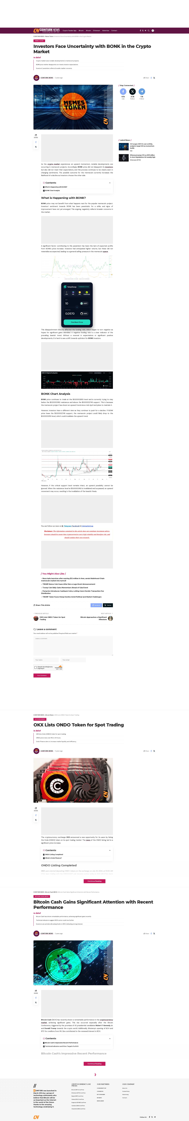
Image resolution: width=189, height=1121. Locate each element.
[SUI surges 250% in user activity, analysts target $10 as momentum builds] (124, 146)
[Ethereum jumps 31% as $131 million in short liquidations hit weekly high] (124, 158)
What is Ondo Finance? (53, 858)
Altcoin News (40, 719)
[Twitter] (142, 30)
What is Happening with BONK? (56, 187)
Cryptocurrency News (43, 1079)
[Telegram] (145, 30)
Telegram (67, 526)
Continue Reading (94, 881)
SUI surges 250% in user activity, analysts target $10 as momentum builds (142, 146)
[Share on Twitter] (154, 77)
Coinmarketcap (87, 526)
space (105, 251)
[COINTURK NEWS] (46, 30)
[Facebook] (140, 30)
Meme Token (39, 41)
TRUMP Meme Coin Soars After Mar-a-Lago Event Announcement (69, 584)
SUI (131, 151)
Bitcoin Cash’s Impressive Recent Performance (61, 1043)
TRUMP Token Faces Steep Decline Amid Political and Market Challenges (72, 597)
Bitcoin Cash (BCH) (41, 896)
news (88, 840)
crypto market (54, 164)
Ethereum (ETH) (135, 160)
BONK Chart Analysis (52, 190)
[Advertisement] (94, 14)
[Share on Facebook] (151, 77)
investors (109, 167)
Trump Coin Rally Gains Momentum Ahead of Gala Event (65, 588)
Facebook (75, 526)
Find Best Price (77, 322)
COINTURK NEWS (47, 78)
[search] (149, 31)
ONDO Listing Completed (54, 854)
